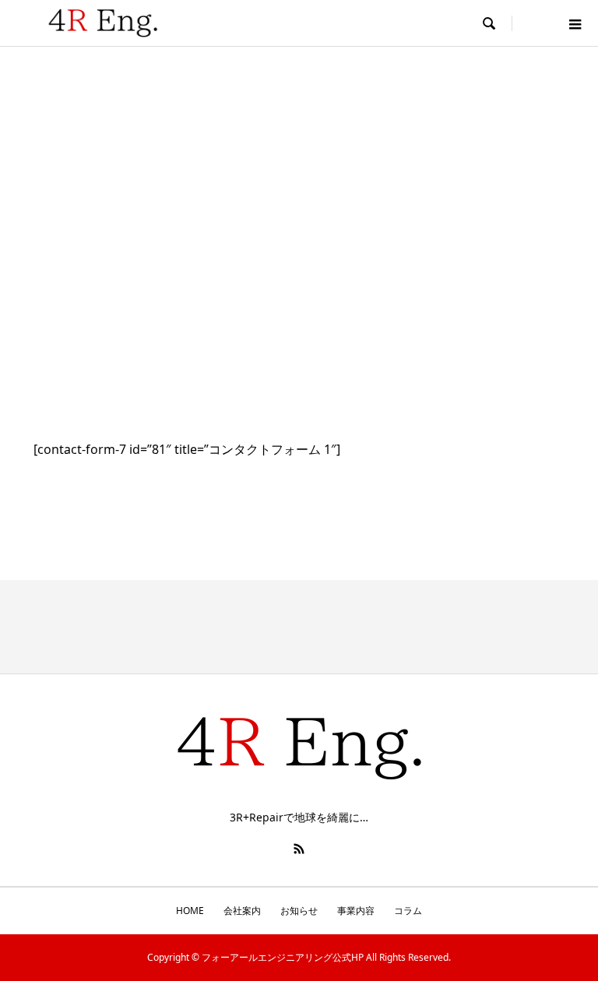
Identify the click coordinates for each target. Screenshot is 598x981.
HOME (190, 910)
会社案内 (242, 910)
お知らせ (299, 910)
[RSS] (299, 848)
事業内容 (356, 910)
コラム (408, 910)
